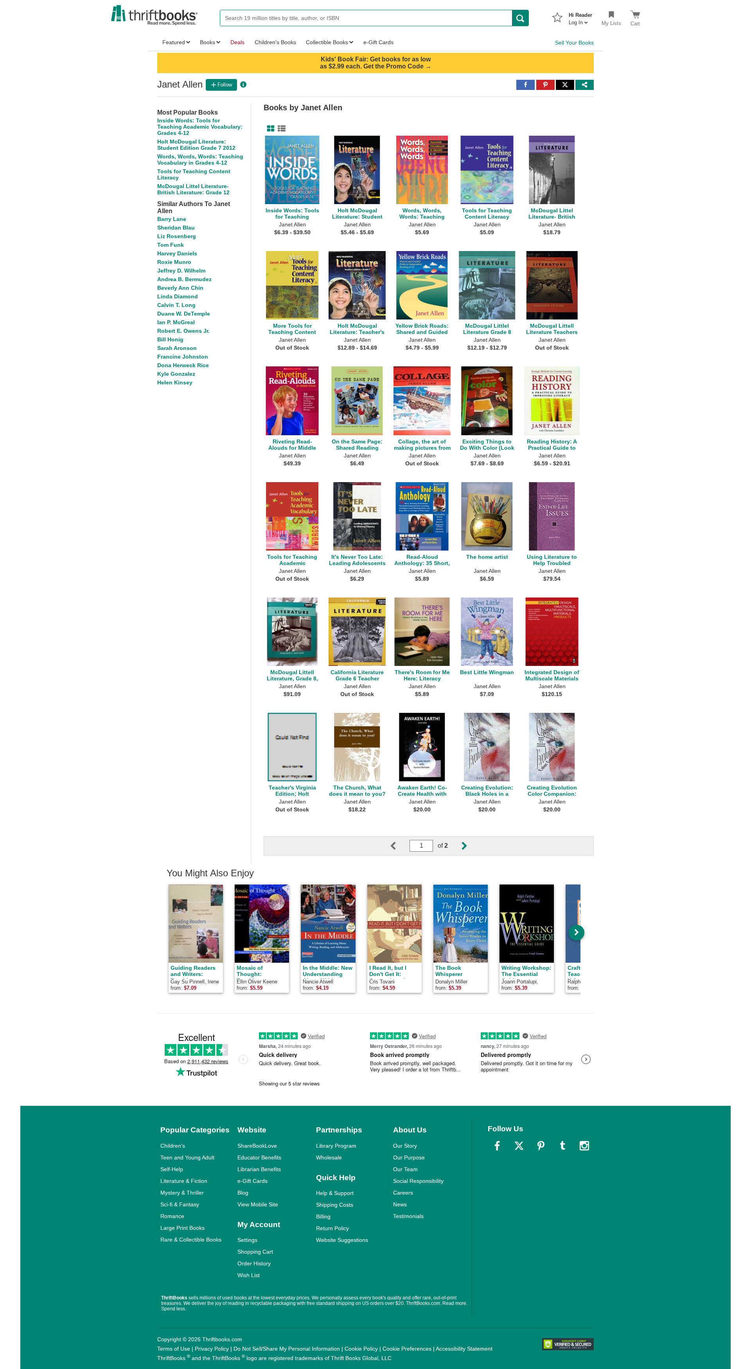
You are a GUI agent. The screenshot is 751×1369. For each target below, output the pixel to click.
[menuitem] (580, 16)
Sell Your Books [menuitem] (574, 42)
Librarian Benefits (259, 1169)
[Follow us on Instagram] (584, 1145)
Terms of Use (173, 1349)
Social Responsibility (418, 1181)
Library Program (336, 1146)
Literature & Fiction (183, 1181)
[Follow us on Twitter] (519, 1145)
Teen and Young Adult (187, 1157)
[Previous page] (399, 846)
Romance (172, 1216)
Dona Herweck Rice (183, 365)
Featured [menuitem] (173, 42)
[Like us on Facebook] (497, 1145)
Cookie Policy (361, 1349)
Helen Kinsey (174, 382)
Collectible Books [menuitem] (327, 42)
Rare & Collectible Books (190, 1239)
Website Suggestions (342, 1240)
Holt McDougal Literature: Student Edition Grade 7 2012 (196, 144)
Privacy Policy (212, 1349)
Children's (172, 1146)
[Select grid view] (269, 129)
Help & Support (335, 1193)
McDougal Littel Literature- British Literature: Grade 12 (193, 189)
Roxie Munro (174, 262)
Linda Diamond (177, 296)
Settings (247, 1240)
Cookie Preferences (407, 1349)
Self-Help (171, 1169)
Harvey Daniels (177, 253)
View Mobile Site (257, 1204)
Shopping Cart (255, 1252)
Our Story (405, 1146)
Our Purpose (409, 1157)
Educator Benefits (259, 1157)
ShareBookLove (257, 1146)
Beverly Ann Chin (180, 288)
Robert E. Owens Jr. (183, 331)
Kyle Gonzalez (176, 374)
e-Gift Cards (252, 1181)
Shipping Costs (334, 1205)
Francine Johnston (182, 356)
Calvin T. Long (176, 305)
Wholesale (329, 1157)
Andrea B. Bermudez (184, 279)
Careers (403, 1193)
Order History (254, 1263)
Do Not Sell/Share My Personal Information (287, 1349)
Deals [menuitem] (237, 42)
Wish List (248, 1275)
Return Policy (332, 1228)
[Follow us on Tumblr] (562, 1145)
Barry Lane (171, 219)
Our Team (405, 1169)
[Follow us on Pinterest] (541, 1145)
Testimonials (408, 1216)
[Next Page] (458, 846)
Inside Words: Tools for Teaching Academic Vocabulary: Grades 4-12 (200, 126)
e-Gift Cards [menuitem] (378, 42)
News (400, 1204)
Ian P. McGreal (176, 322)
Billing (323, 1216)
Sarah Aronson (177, 348)
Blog (242, 1193)
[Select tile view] (280, 129)
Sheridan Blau (176, 227)
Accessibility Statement (464, 1349)
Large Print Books (182, 1228)
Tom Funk (170, 245)
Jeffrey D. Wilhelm (181, 270)
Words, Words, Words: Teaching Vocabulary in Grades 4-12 (200, 159)
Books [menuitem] (207, 42)
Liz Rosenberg (176, 236)
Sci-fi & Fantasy (179, 1204)
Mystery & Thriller (182, 1193)
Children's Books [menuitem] (275, 42)
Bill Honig (170, 339)
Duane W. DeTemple (183, 313)
